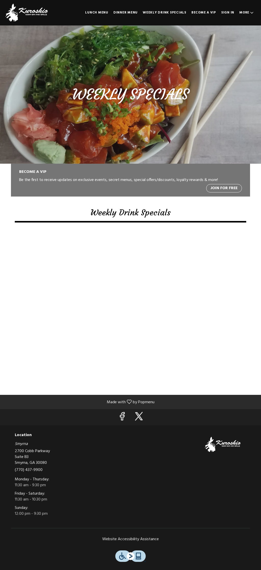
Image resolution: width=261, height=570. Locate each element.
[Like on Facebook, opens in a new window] (122, 418)
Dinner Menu (125, 12)
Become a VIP (203, 12)
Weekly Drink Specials (164, 12)
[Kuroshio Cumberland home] (27, 12)
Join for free (224, 188)
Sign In (227, 12)
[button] (247, 13)
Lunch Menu (96, 12)
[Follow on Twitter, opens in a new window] (138, 418)
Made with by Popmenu (79, 401)
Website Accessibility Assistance (130, 539)
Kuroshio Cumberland (223, 444)
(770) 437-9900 (29, 470)
